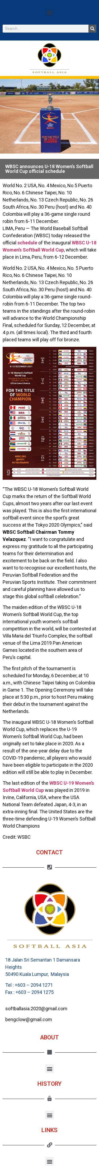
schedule (27, 242)
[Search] (92, 29)
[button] (49, 12)
